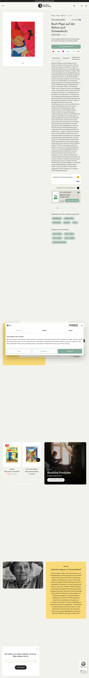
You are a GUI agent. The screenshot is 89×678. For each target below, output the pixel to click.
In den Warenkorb (66, 46)
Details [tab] (44, 330)
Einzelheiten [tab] (66, 58)
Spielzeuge (56, 222)
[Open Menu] (3, 6)
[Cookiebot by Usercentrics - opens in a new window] (70, 325)
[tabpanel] (66, 116)
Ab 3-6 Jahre (69, 234)
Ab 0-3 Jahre (57, 234)
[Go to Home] (44, 6)
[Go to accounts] (75, 5)
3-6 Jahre (69, 15)
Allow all (70, 351)
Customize (43, 351)
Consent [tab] (18, 330)
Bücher (63, 15)
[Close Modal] (68, 322)
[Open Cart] (85, 5)
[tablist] (66, 58)
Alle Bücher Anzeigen (56, 480)
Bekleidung (57, 218)
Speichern (21, 667)
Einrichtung (69, 218)
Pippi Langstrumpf (58, 19)
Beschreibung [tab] (56, 58)
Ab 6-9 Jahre (57, 238)
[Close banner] (81, 325)
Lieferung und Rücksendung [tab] (76, 58)
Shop (58, 15)
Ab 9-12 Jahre (69, 238)
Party (75, 222)
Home (53, 15)
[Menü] (86, 662)
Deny (19, 351)
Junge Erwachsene (59, 242)
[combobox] (20, 661)
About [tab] (70, 330)
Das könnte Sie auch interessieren (66, 188)
